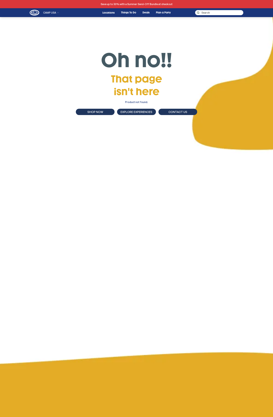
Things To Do (128, 12)
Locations (108, 12)
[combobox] (219, 12)
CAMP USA (49, 12)
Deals (146, 12)
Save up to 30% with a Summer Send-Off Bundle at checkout (137, 4)
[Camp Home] (34, 12)
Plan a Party (163, 12)
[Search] (197, 13)
